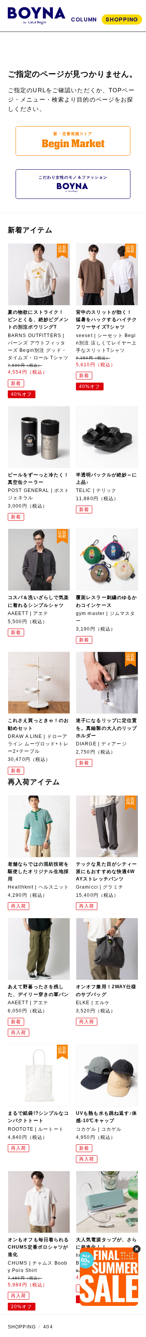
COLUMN (84, 19)
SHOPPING (122, 19)
